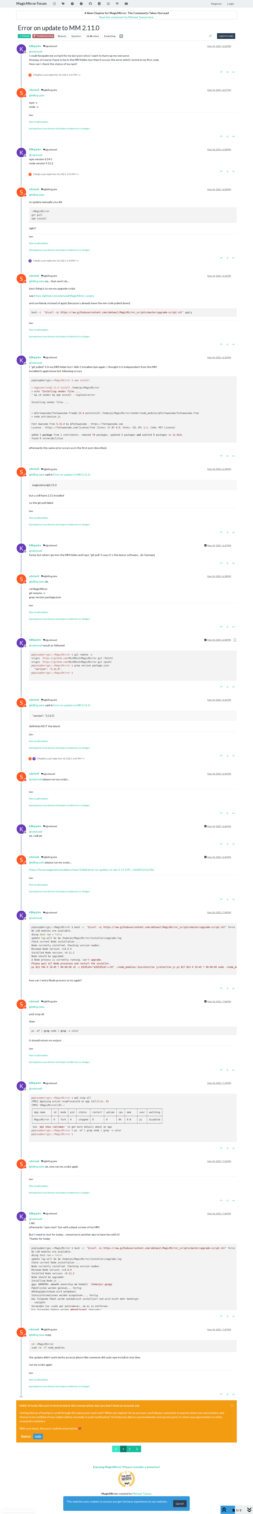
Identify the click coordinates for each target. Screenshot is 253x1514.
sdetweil (34, 89)
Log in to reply (226, 35)
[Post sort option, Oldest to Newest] (210, 36)
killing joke (35, 46)
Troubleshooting (44, 36)
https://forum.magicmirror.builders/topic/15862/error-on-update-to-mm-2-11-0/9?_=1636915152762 (91, 869)
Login (38, 1436)
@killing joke (50, 89)
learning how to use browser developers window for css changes (59, 128)
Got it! (180, 1503)
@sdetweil (51, 46)
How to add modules (38, 121)
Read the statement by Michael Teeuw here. (126, 17)
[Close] (232, 1405)
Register (26, 1436)
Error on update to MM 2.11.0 (71, 474)
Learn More (73, 1505)
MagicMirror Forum (31, 3)
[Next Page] (137, 1449)
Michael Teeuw (141, 1493)
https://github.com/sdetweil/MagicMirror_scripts (64, 295)
